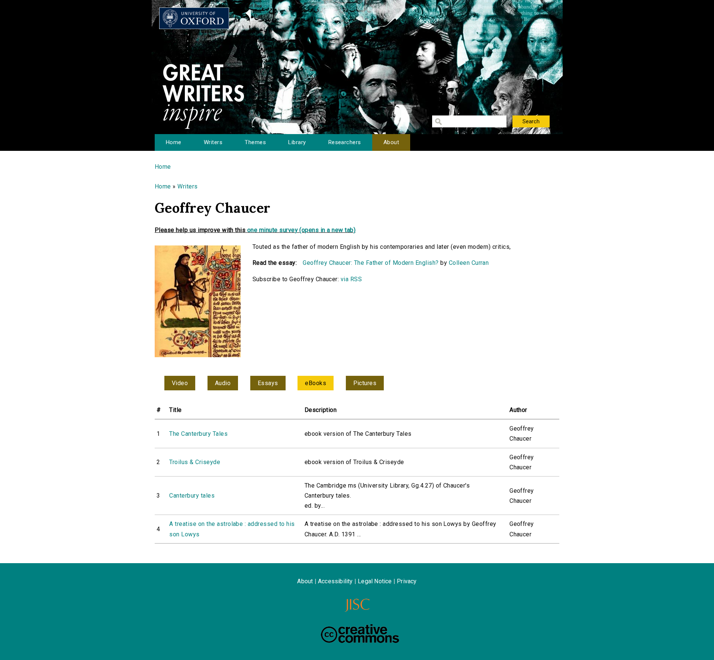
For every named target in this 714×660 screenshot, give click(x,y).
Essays (268, 383)
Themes (255, 142)
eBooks (315, 383)
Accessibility (335, 581)
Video (180, 383)
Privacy (406, 581)
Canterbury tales (192, 495)
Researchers (344, 142)
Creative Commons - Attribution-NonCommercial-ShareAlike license (360, 633)
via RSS (351, 279)
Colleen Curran (469, 262)
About (391, 142)
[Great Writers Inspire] (194, 18)
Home (173, 142)
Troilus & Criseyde (194, 462)
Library (297, 142)
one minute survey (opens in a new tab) (301, 230)
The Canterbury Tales (198, 433)
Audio (223, 383)
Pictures (365, 383)
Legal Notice (375, 581)
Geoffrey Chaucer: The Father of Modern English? (371, 262)
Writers (213, 142)
